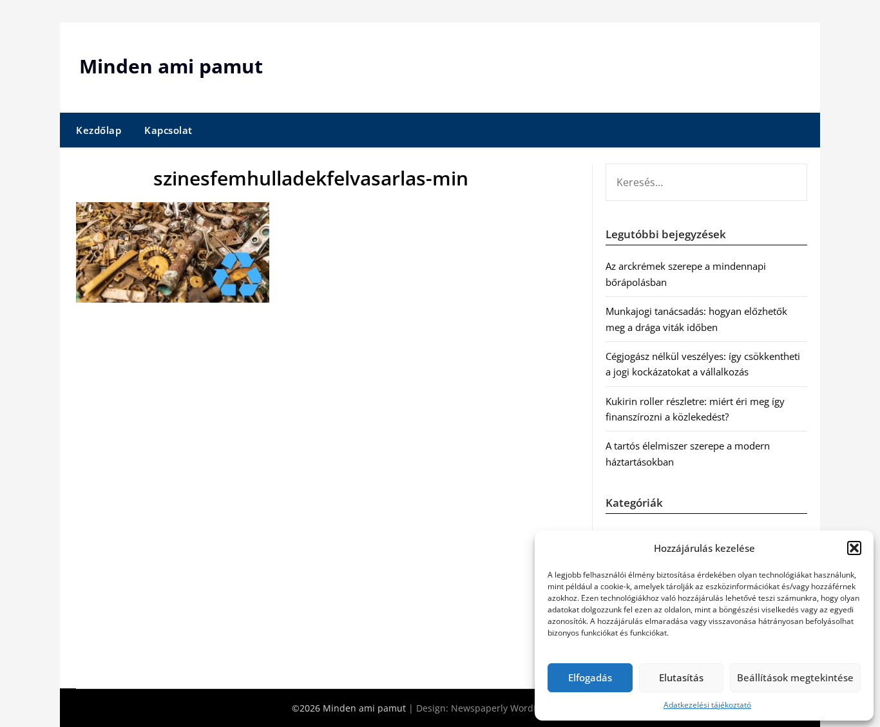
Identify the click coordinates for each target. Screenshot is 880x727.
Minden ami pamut (171, 66)
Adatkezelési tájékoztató (707, 704)
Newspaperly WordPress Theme (520, 708)
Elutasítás (681, 677)
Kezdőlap (98, 130)
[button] (854, 548)
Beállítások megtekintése (795, 677)
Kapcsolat (168, 130)
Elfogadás (590, 677)
